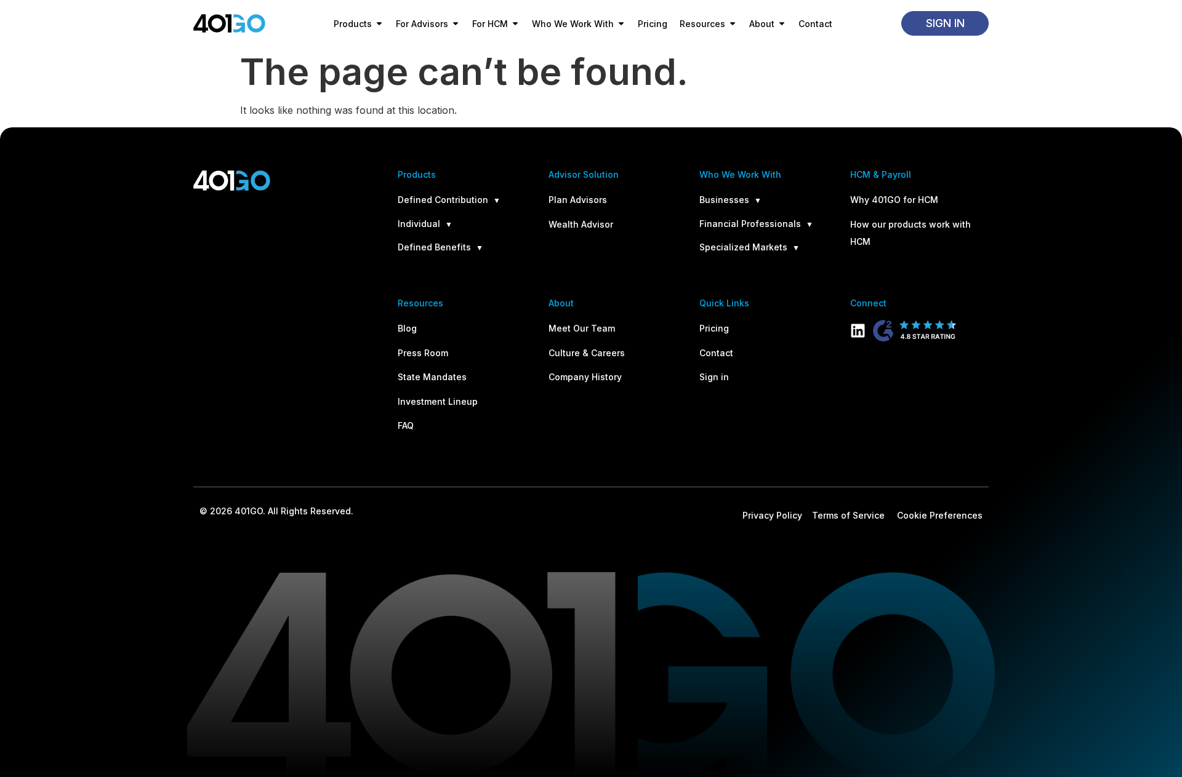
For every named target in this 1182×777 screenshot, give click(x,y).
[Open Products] (379, 23)
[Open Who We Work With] (621, 23)
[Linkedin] (858, 330)
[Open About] (782, 23)
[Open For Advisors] (455, 23)
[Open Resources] (732, 23)
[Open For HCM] (515, 23)
